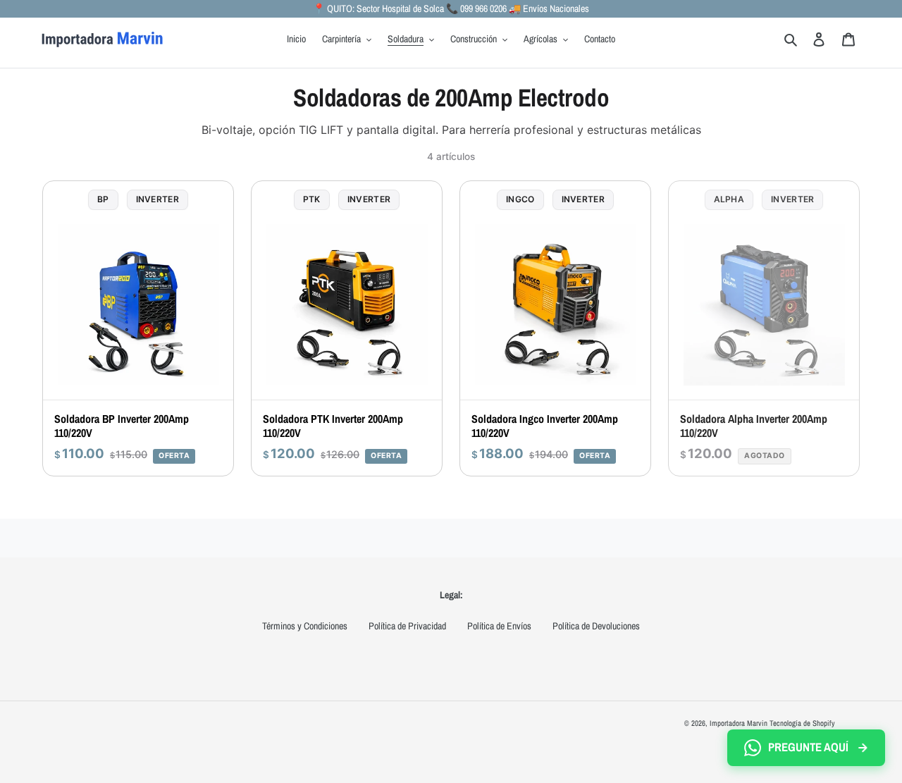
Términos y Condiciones (304, 625)
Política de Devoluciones (596, 625)
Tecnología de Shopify (802, 723)
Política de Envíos (499, 625)
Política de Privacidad (407, 625)
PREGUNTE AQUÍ (808, 747)
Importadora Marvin (738, 723)
